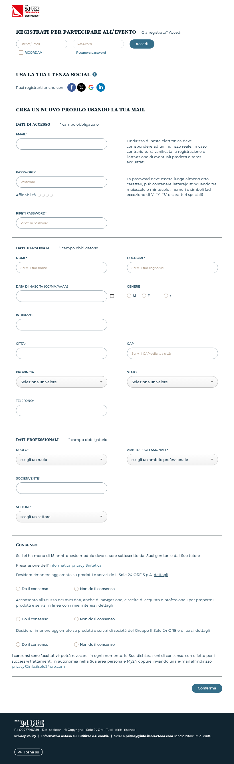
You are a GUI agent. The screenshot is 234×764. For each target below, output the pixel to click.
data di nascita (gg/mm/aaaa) (42, 286)
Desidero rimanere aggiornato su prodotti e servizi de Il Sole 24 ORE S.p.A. (92, 574)
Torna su (31, 752)
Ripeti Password (31, 213)
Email (21, 134)
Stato (132, 372)
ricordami (34, 53)
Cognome (136, 258)
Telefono (25, 401)
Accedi (142, 43)
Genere (133, 286)
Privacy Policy (25, 736)
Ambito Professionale (147, 450)
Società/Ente (28, 478)
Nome (21, 258)
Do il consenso (35, 588)
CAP (130, 344)
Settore (23, 507)
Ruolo (22, 450)
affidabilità (26, 195)
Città (21, 344)
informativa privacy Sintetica (76, 565)
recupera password (91, 53)
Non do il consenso (97, 588)
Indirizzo (24, 315)
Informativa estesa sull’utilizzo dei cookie (75, 736)
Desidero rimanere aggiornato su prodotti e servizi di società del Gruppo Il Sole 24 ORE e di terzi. (113, 630)
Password (26, 172)
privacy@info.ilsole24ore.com (38, 666)
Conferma (207, 688)
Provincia (25, 372)
